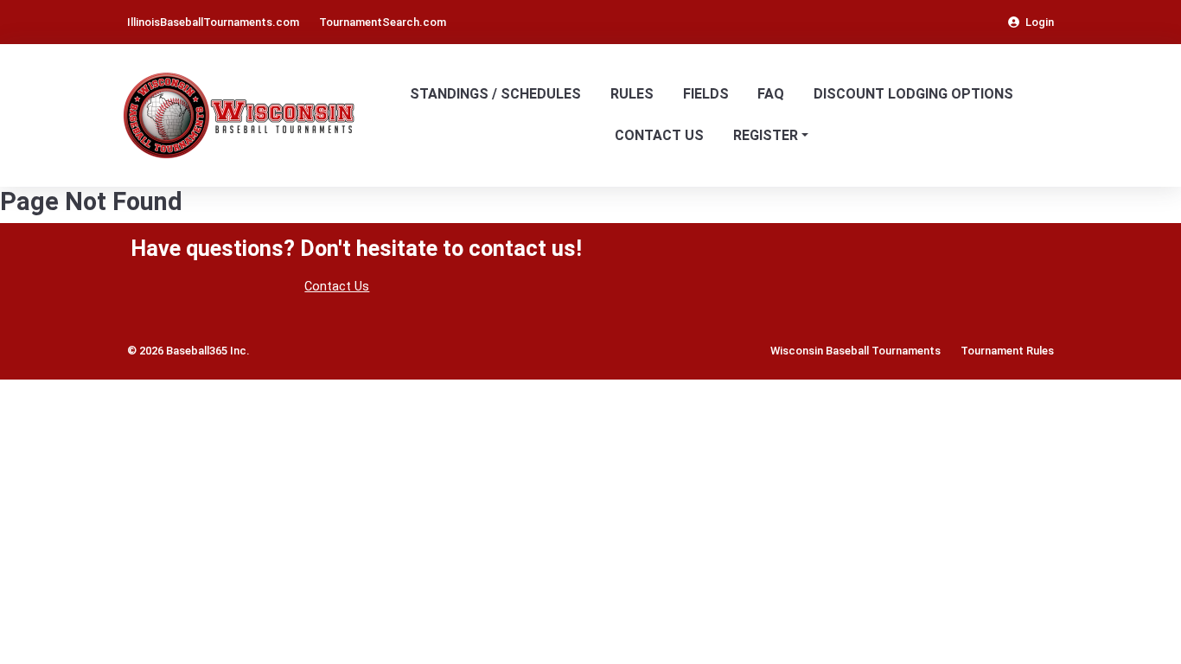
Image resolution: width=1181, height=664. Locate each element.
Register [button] (765, 135)
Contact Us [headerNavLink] (659, 135)
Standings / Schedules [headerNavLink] (495, 94)
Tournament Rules (1007, 350)
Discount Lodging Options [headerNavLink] (913, 94)
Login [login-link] (1039, 22)
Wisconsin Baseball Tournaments (855, 350)
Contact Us (336, 286)
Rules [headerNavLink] (632, 94)
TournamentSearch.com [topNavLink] (382, 22)
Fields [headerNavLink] (706, 94)
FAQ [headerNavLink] (770, 94)
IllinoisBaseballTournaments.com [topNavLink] (213, 22)
